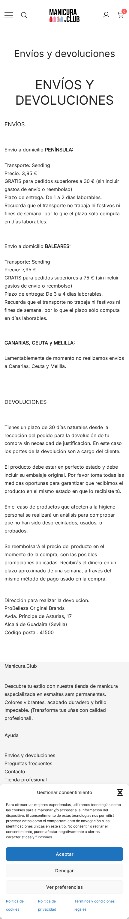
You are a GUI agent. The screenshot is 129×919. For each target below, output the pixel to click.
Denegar (64, 870)
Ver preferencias (64, 887)
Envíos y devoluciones (29, 755)
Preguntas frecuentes (28, 763)
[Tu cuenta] (106, 15)
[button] (120, 792)
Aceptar (65, 854)
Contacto (14, 771)
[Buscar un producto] (24, 15)
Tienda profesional (25, 780)
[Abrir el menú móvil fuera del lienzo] (8, 15)
